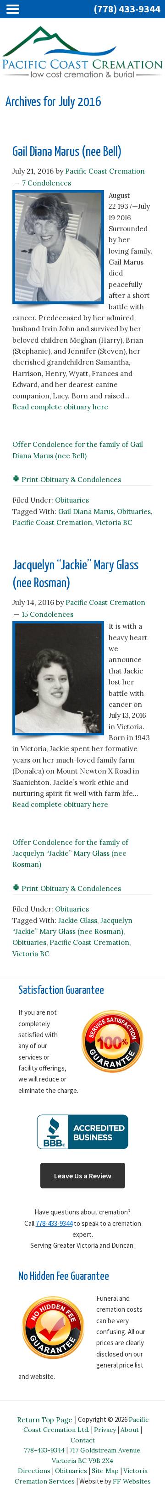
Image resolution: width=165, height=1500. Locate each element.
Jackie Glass (77, 920)
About (130, 1430)
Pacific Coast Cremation (52, 522)
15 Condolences (47, 614)
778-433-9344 (54, 1223)
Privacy (105, 1430)
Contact (83, 1440)
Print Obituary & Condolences (70, 479)
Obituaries (72, 500)
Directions (34, 1471)
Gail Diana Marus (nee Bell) (67, 152)
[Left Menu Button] (15, 9)
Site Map (105, 1471)
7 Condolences (46, 183)
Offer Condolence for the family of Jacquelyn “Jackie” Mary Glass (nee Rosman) (70, 853)
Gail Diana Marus (86, 511)
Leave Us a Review (82, 1175)
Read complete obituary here (60, 407)
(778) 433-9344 (127, 8)
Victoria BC (113, 522)
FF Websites (132, 1481)
